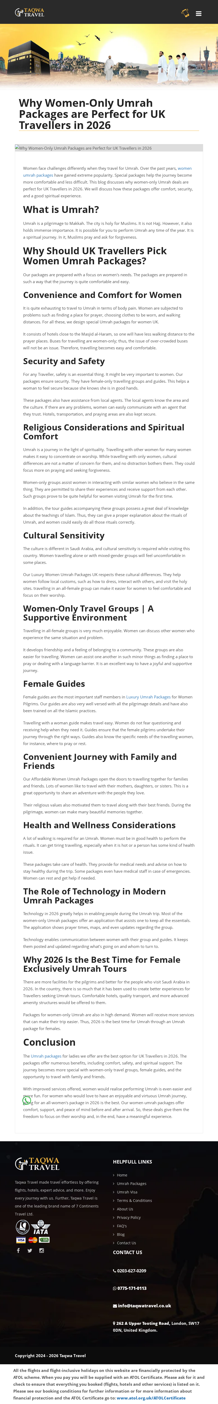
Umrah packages (46, 1056)
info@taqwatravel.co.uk (144, 1306)
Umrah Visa (127, 1191)
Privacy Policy (129, 1217)
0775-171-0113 (132, 1288)
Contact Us (126, 1242)
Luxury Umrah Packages (148, 696)
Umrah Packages (131, 1183)
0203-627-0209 (131, 1271)
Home (122, 1175)
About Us (125, 1208)
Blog (121, 1234)
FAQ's (122, 1225)
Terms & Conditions (134, 1200)
